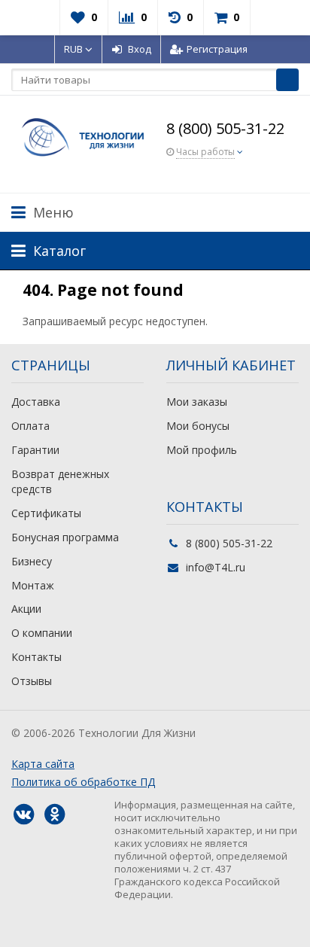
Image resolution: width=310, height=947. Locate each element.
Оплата (30, 426)
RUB (74, 49)
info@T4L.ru (215, 567)
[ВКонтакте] (23, 814)
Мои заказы (196, 401)
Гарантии (35, 450)
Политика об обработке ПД (83, 782)
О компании (41, 633)
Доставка (35, 401)
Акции (26, 608)
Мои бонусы (197, 426)
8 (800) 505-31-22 (225, 128)
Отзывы (31, 681)
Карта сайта (42, 764)
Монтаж (32, 585)
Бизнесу (31, 561)
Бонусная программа (65, 537)
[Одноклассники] (54, 814)
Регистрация (217, 49)
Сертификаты (46, 513)
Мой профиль (201, 450)
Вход (139, 49)
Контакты (36, 657)
